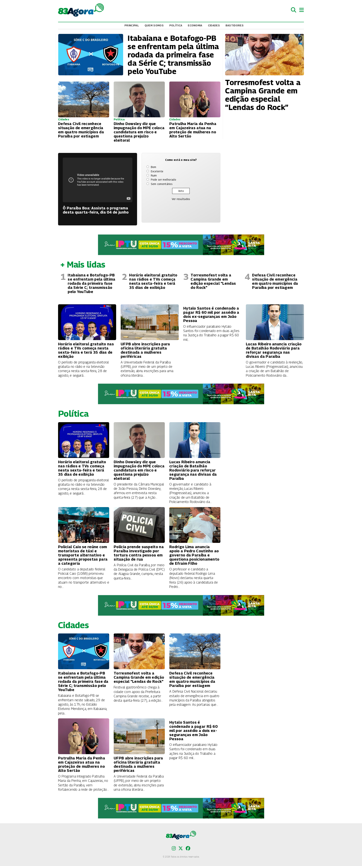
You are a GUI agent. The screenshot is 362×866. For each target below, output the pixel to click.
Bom (153, 167)
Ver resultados (181, 199)
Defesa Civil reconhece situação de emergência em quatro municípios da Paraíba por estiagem (275, 281)
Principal (131, 25)
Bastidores (234, 25)
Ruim (154, 175)
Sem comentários (162, 183)
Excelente (157, 171)
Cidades (214, 25)
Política (175, 25)
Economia (195, 25)
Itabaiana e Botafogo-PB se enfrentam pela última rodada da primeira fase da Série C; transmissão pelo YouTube (91, 283)
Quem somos (154, 25)
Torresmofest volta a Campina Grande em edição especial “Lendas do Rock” (213, 281)
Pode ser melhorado (163, 179)
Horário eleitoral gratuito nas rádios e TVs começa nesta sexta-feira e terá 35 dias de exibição (153, 281)
